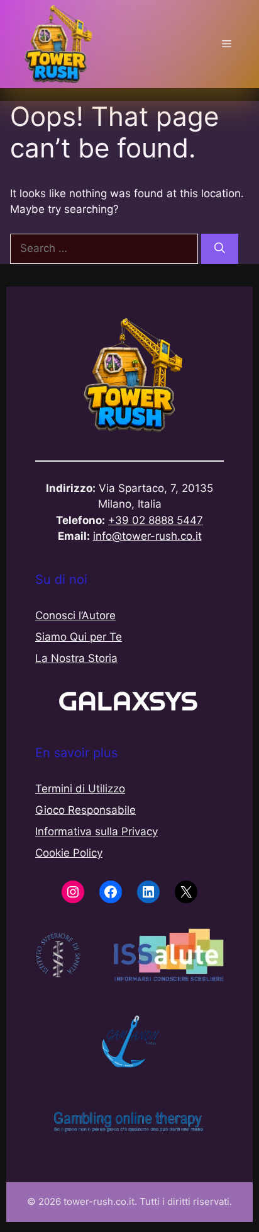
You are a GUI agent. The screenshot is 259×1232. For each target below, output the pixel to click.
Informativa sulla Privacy (96, 831)
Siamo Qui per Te (78, 636)
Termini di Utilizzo (80, 788)
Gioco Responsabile (85, 810)
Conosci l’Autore (75, 615)
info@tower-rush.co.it (147, 536)
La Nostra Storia (76, 658)
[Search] (219, 249)
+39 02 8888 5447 (155, 520)
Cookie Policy (68, 853)
